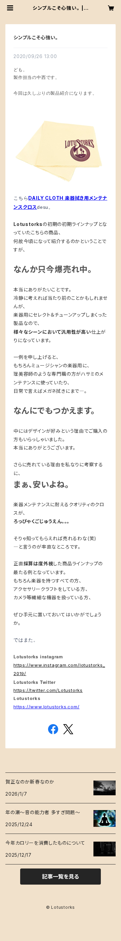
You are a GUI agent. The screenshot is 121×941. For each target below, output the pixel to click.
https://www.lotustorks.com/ (46, 706)
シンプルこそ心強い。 (35, 37)
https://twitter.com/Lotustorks (48, 690)
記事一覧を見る (60, 876)
